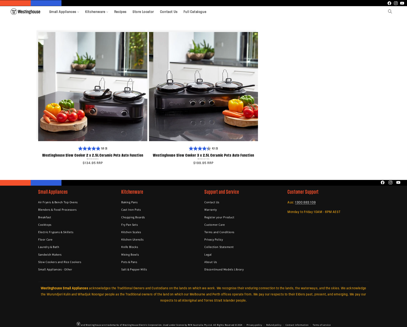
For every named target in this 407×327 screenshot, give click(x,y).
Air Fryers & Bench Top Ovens (58, 202)
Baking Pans (129, 202)
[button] (390, 11)
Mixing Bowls (130, 254)
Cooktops (45, 225)
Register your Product (219, 217)
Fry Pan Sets (129, 225)
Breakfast (44, 217)
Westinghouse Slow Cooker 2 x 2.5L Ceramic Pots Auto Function (92, 155)
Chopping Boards (133, 217)
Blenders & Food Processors (57, 210)
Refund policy (273, 324)
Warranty (210, 210)
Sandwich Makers (50, 254)
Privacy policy (254, 324)
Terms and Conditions (219, 232)
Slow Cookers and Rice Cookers (59, 262)
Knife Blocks (129, 247)
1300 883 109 (305, 202)
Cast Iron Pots (131, 210)
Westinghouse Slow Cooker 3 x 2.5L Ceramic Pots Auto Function (203, 155)
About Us (210, 262)
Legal (208, 254)
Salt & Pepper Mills (134, 269)
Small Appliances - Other (55, 269)
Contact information (297, 324)
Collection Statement (219, 247)
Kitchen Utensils (132, 239)
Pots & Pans (129, 262)
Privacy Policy (213, 239)
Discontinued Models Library (224, 269)
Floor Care (45, 239)
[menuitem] (64, 11)
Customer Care (214, 225)
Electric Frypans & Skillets (55, 232)
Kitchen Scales (131, 232)
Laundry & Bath (48, 247)
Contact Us (211, 202)
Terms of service (321, 324)
